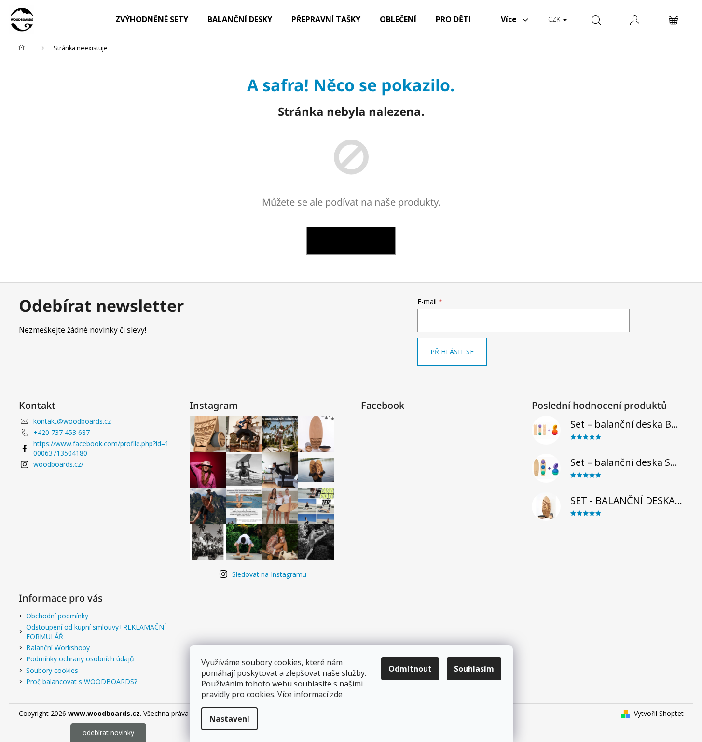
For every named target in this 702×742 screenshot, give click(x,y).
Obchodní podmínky (57, 615)
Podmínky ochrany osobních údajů (80, 658)
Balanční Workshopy (58, 647)
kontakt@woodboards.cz (72, 421)
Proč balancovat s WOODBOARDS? (81, 681)
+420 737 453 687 (61, 432)
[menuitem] (152, 19)
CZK (555, 19)
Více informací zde (310, 694)
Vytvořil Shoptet (659, 713)
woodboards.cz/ (58, 464)
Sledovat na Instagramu (269, 574)
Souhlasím (474, 668)
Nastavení (229, 719)
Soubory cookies (52, 670)
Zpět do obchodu (351, 240)
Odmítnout (410, 668)
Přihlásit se (452, 351)
